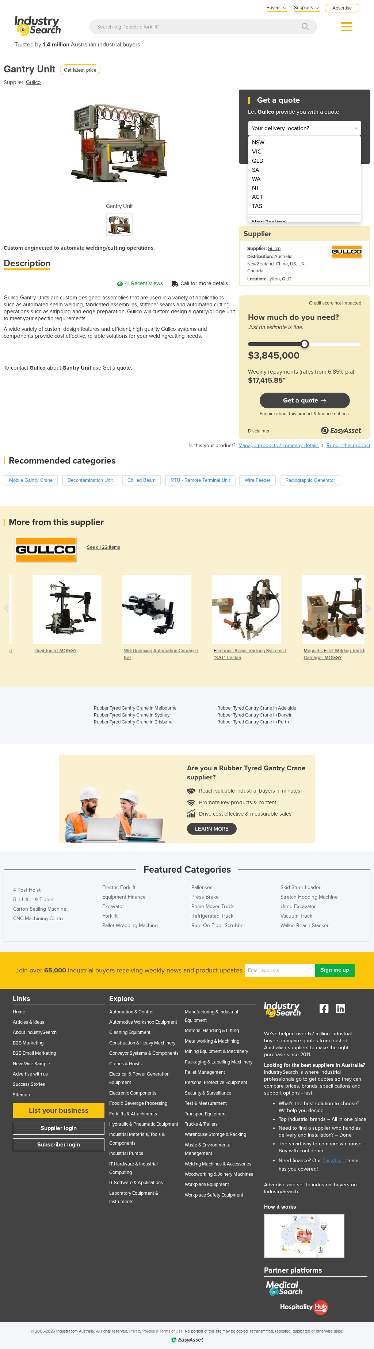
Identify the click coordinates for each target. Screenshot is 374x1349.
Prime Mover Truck (212, 906)
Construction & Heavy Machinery (142, 1043)
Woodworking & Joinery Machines (219, 1174)
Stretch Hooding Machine (309, 897)
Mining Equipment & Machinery (216, 1051)
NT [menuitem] (255, 188)
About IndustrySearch (35, 1032)
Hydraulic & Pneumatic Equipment (143, 1124)
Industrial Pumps (126, 1153)
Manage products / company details (278, 445)
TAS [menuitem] (257, 206)
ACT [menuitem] (257, 197)
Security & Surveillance (208, 1093)
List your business (59, 1110)
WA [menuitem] (256, 179)
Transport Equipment (206, 1114)
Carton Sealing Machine (39, 909)
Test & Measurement (206, 1103)
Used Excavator (298, 906)
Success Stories (29, 1084)
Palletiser (201, 887)
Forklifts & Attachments (133, 1114)
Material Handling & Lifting (212, 1031)
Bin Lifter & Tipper (33, 899)
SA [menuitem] (255, 170)
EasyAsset (334, 1160)
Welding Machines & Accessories (218, 1164)
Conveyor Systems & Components (144, 1053)
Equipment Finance (124, 897)
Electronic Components (132, 1093)
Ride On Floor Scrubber (218, 925)
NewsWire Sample (31, 1064)
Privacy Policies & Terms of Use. (156, 1331)
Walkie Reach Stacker (304, 925)
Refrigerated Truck (212, 916)
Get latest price (80, 69)
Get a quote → (305, 400)
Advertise (342, 8)
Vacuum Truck (296, 916)
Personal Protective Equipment (216, 1082)
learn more (212, 828)
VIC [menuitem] (257, 151)
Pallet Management (205, 1072)
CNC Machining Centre (39, 918)
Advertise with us (30, 1074)
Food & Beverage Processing (138, 1103)
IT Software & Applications (136, 1183)
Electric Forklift (119, 887)
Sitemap (21, 1095)
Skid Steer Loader (300, 887)
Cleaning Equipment (129, 1032)
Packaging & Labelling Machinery (218, 1062)
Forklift (110, 916)
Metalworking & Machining (212, 1041)
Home (19, 1012)
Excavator (113, 906)
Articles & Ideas (28, 1022)
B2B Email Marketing (34, 1053)
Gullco (33, 82)
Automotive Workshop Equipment (143, 1022)
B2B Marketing (28, 1043)
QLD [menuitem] (257, 161)
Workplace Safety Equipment (214, 1195)
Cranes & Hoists (125, 1064)
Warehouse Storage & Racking (215, 1134)
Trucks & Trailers (201, 1124)
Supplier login (59, 1128)
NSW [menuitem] (258, 142)
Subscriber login (58, 1144)
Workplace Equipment (207, 1184)
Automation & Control (131, 1012)
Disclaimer (259, 431)
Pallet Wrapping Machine (130, 925)
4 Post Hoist (27, 890)
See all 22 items (103, 547)
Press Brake (205, 897)
